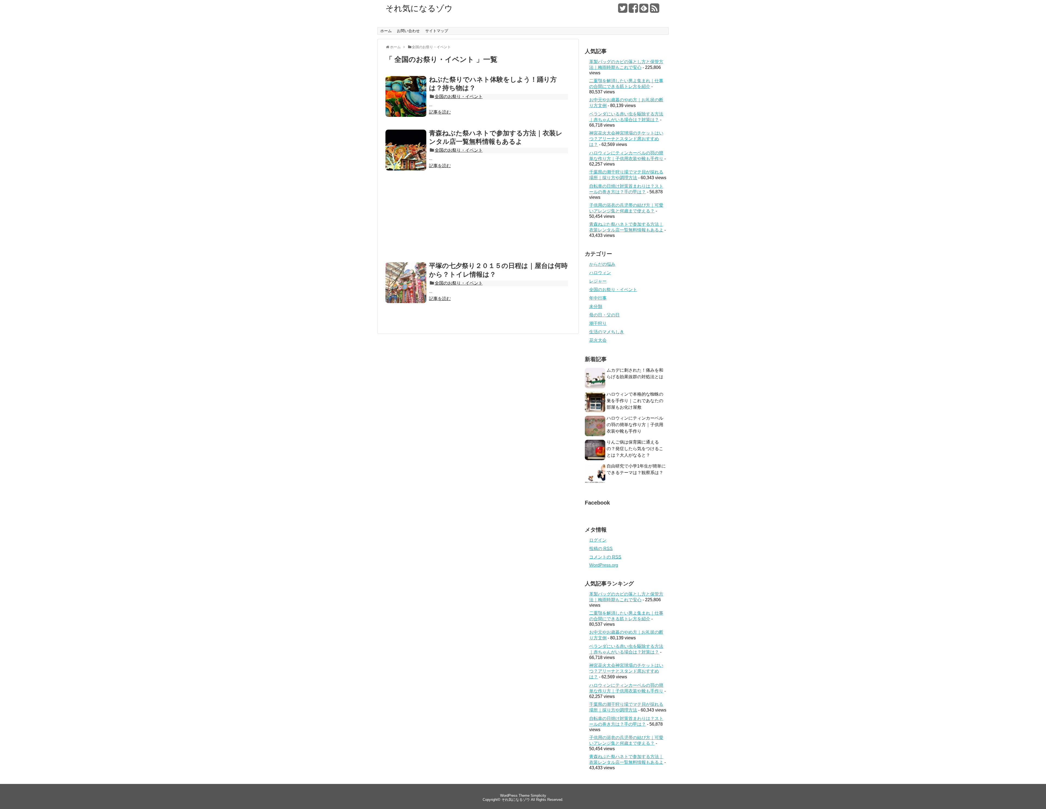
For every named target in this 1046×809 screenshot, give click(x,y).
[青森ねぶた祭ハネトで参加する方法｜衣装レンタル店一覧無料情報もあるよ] (405, 169)
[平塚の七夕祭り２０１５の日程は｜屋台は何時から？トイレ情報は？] (405, 301)
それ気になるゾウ (419, 8)
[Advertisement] (478, 220)
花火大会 (598, 340)
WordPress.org (603, 565)
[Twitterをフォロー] (622, 10)
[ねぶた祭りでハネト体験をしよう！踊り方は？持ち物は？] (405, 115)
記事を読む (440, 112)
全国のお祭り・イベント (459, 96)
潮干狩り (598, 323)
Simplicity (538, 795)
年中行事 (598, 298)
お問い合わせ (408, 31)
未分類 (595, 306)
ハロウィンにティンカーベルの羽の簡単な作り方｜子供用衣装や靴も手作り (635, 424)
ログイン (598, 540)
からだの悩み (602, 264)
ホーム (386, 31)
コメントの (605, 557)
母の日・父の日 (604, 315)
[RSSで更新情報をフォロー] (654, 10)
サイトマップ (436, 31)
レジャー (598, 281)
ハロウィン (600, 272)
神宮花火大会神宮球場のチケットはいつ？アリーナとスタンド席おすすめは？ (626, 139)
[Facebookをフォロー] (633, 10)
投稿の (601, 548)
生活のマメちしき (606, 331)
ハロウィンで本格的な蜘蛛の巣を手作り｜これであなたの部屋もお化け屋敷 (635, 401)
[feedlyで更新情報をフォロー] (644, 10)
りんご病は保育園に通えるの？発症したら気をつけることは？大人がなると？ (635, 448)
